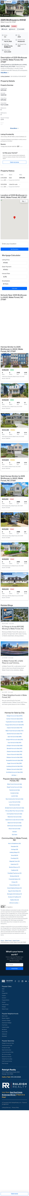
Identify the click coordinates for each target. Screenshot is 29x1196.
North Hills (4, 1031)
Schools (14, 831)
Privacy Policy (15, 1107)
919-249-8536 (16, 1077)
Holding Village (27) (14, 852)
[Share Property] (22, 2)
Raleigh (4, 1006)
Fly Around (6, 15)
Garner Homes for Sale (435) (14, 754)
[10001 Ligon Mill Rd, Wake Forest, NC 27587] (14, 579)
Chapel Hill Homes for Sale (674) (14, 739)
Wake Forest (5, 1009)
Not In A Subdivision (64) (14, 843)
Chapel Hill (4, 993)
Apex (3, 988)
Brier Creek (5, 1016)
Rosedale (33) (14, 846)
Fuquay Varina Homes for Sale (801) (14, 724)
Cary (3, 991)
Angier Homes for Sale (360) (14, 763)
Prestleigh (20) (14, 858)
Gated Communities (7, 1059)
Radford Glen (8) (14, 900)
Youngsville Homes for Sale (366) (14, 760)
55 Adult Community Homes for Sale (14, 808)
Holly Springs (5, 1004)
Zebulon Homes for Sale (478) (14, 751)
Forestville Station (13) (14, 879)
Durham (4, 997)
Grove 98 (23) (14, 855)
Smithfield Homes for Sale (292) (14, 772)
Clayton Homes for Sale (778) (14, 727)
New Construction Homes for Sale (14, 799)
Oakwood (4, 1034)
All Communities (14, 902)
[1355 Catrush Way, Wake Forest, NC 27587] (14, 519)
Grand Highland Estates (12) (14, 888)
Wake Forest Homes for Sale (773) (14, 730)
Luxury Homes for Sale (14, 802)
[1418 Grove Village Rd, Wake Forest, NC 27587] (14, 360)
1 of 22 (26, 15)
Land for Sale (14, 796)
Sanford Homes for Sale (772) (14, 733)
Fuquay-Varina (5, 1000)
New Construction (6, 1050)
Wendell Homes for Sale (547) (14, 748)
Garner (3, 1002)
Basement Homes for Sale (14, 822)
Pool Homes (5, 1063)
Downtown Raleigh (6, 1022)
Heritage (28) (14, 849)
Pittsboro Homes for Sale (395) (14, 757)
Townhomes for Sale (14, 790)
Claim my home (14, 162)
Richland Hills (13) (14, 876)
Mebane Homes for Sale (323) (14, 769)
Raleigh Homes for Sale (8, 1043)
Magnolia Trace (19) (15, 861)
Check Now (14, 968)
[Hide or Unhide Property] (19, 2)
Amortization (6, 281)
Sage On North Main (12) (14, 891)
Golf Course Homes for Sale (14, 825)
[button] (15, 981)
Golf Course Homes (7, 1061)
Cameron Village (6, 1020)
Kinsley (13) (14, 882)
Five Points (4, 1025)
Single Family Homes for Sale (14, 787)
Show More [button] (13, 128)
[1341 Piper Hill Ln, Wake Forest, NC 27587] (14, 390)
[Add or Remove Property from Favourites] (26, 2)
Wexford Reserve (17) (14, 867)
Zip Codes (14, 834)
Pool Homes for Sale (14, 805)
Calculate (14, 288)
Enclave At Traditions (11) (14, 897)
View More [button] (4, 72)
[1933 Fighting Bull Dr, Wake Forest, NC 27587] (14, 420)
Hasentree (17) (14, 864)
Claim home (14, 1193)
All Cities (14, 775)
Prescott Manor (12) (15, 885)
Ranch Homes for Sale (14, 828)
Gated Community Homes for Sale (15, 819)
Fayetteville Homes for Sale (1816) (14, 721)
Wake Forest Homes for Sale (14, 784)
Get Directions (14, 249)
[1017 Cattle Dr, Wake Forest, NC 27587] (14, 450)
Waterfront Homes (6, 1056)
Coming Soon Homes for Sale (14, 813)
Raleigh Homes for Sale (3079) (14, 715)
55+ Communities (6, 1054)
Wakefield (4, 1036)
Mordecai (4, 1029)
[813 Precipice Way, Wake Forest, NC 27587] (14, 489)
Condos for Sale (14, 793)
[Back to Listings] (2, 2)
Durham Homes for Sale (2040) (14, 718)
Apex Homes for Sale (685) (14, 736)
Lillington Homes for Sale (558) (14, 745)
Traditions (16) (14, 870)
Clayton (4, 995)
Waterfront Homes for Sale (14, 816)
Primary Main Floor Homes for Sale (14, 810)
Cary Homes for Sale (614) (14, 742)
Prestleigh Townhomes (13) (14, 873)
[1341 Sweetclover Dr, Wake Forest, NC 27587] (14, 549)
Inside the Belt (5, 1027)
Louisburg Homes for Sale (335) (14, 766)
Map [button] (23, 201)
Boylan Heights (6, 1018)
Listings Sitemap (6, 1107)
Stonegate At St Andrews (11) (14, 894)
